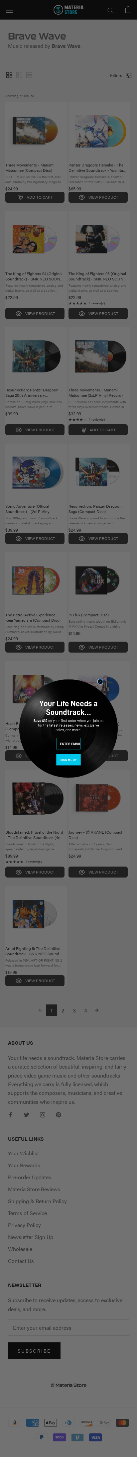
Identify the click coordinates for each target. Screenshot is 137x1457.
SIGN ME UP (68, 760)
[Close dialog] (100, 681)
